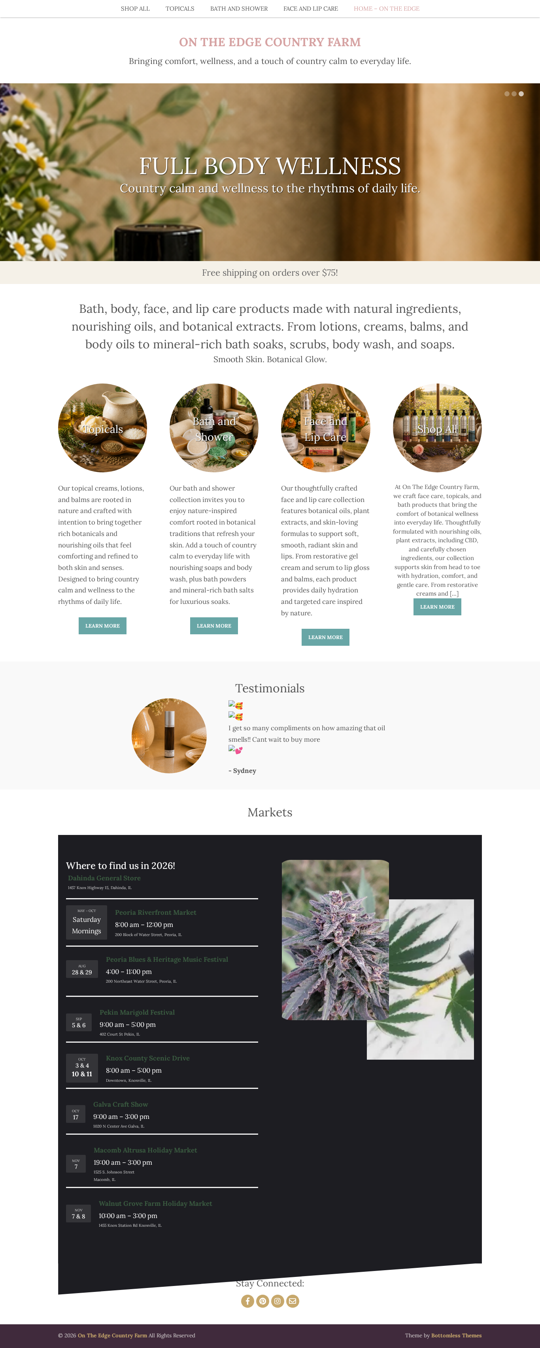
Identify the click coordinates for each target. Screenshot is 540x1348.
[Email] (292, 1301)
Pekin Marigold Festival (137, 1012)
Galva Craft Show (120, 1104)
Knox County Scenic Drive (148, 1058)
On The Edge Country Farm (270, 41)
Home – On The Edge (386, 8)
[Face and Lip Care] (325, 470)
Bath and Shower (239, 8)
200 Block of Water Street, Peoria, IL (148, 934)
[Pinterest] (262, 1301)
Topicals (180, 8)
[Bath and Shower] (214, 470)
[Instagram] (277, 1301)
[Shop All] (437, 470)
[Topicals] (102, 470)
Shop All (135, 8)
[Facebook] (247, 1301)
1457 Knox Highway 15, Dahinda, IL (100, 887)
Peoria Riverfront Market (155, 912)
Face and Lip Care (310, 8)
